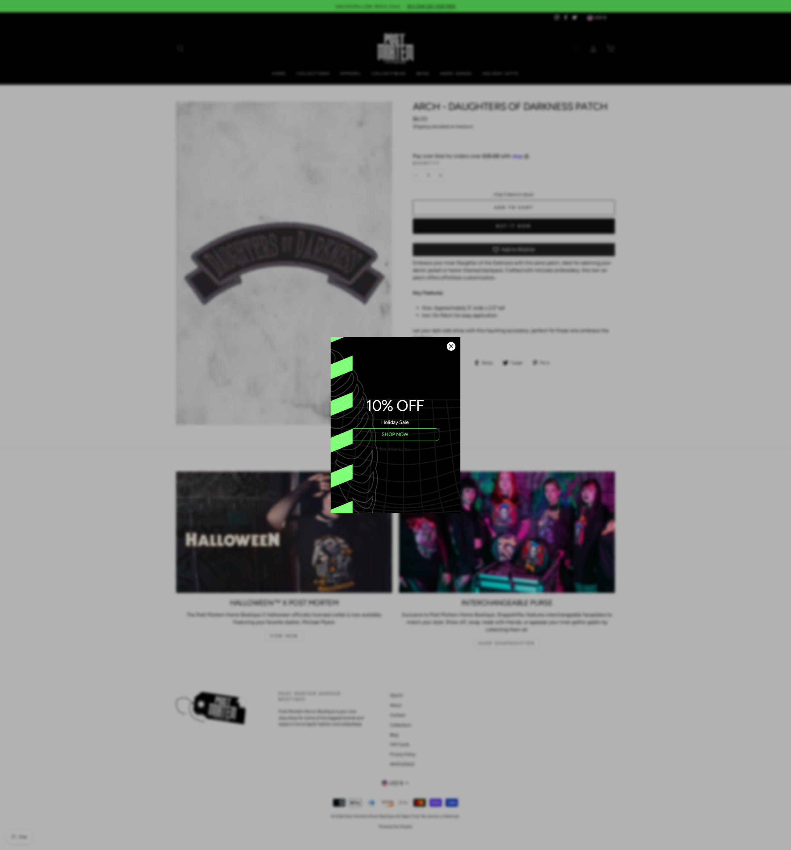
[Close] (451, 346)
